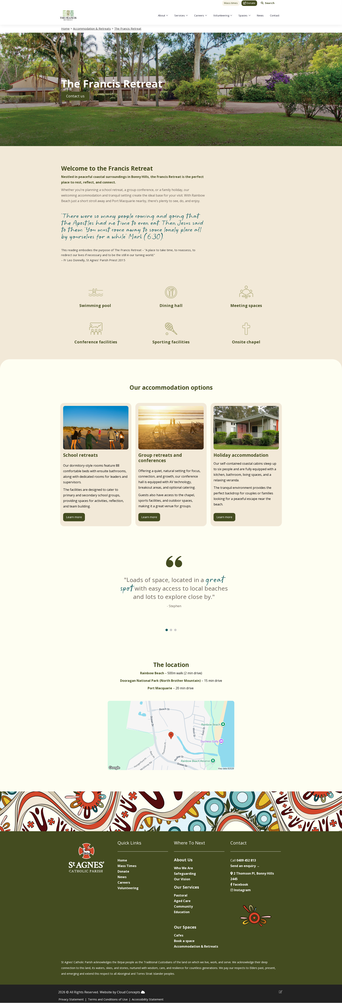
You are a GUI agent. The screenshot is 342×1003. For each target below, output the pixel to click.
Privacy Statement (71, 999)
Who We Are (183, 868)
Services (179, 15)
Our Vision (182, 879)
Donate (123, 871)
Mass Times (127, 866)
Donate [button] (250, 3)
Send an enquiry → (245, 866)
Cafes (178, 935)
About (161, 15)
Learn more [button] (74, 517)
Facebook (240, 884)
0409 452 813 (246, 860)
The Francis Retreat (127, 28)
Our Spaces (185, 927)
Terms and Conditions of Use (108, 999)
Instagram (242, 890)
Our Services (186, 887)
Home (65, 28)
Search (270, 3)
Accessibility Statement (147, 999)
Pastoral (180, 895)
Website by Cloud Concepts (120, 992)
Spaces (243, 15)
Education (182, 912)
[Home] (68, 15)
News (260, 15)
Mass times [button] (231, 3)
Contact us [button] (75, 96)
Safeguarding (185, 873)
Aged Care (182, 901)
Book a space (184, 941)
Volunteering (221, 15)
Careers (199, 15)
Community (183, 906)
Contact (274, 15)
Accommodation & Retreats (92, 28)
